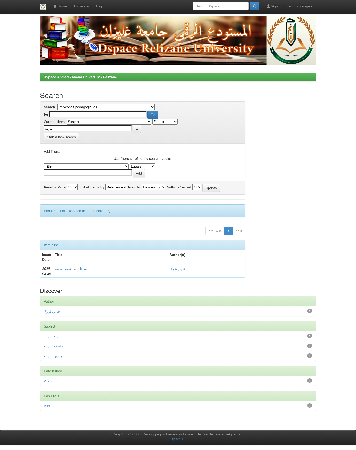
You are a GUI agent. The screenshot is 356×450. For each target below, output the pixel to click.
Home (62, 6)
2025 (48, 380)
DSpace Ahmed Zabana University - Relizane (80, 77)
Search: (50, 107)
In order (134, 187)
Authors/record (178, 187)
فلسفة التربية (53, 346)
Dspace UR (178, 438)
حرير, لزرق (178, 268)
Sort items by (93, 187)
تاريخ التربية (52, 336)
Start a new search (61, 137)
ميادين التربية (53, 355)
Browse (80, 6)
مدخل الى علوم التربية (71, 268)
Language (302, 6)
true (47, 405)
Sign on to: (279, 6)
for (46, 114)
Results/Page (55, 187)
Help (99, 6)
